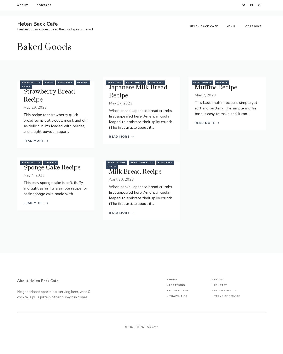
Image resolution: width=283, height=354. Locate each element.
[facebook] (251, 5)
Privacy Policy (225, 290)
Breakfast (65, 82)
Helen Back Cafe (37, 24)
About (22, 5)
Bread (49, 82)
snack (26, 86)
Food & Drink (179, 290)
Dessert (83, 82)
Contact (44, 5)
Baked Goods (31, 82)
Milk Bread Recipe (135, 172)
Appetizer (114, 82)
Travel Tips (178, 296)
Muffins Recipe (216, 87)
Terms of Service (227, 296)
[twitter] (243, 5)
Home (173, 279)
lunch (112, 166)
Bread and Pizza (142, 162)
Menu (230, 26)
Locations (252, 26)
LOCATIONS (177, 285)
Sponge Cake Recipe (52, 168)
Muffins (221, 82)
